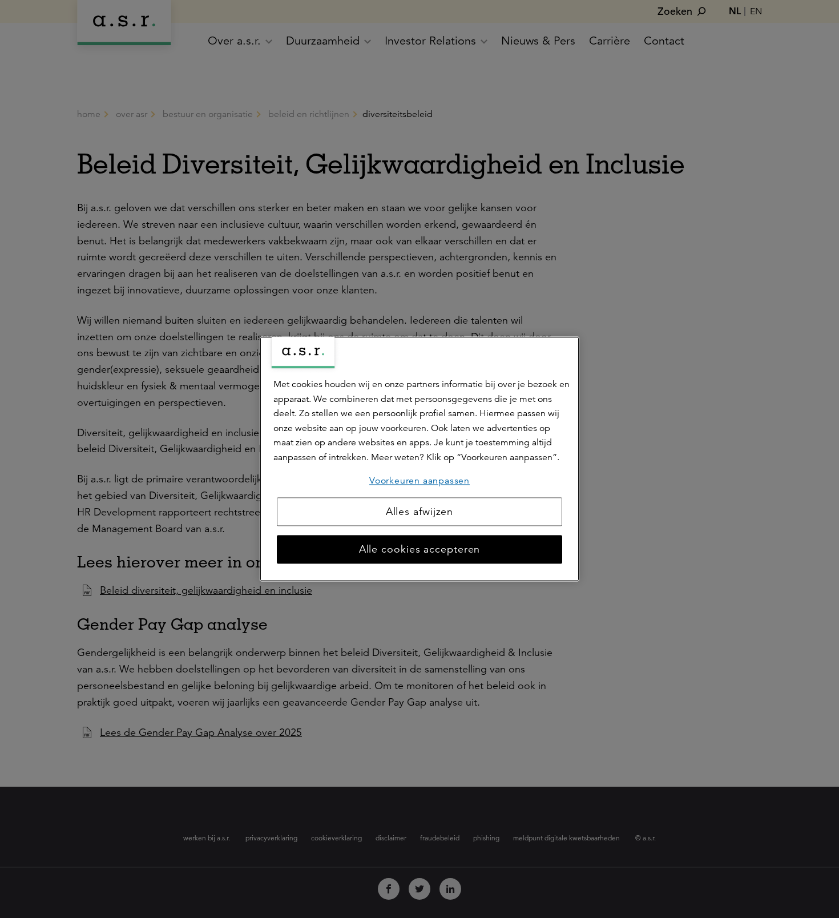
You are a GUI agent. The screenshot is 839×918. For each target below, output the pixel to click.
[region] (419, 458)
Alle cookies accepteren (420, 549)
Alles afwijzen (420, 512)
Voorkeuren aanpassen (419, 480)
